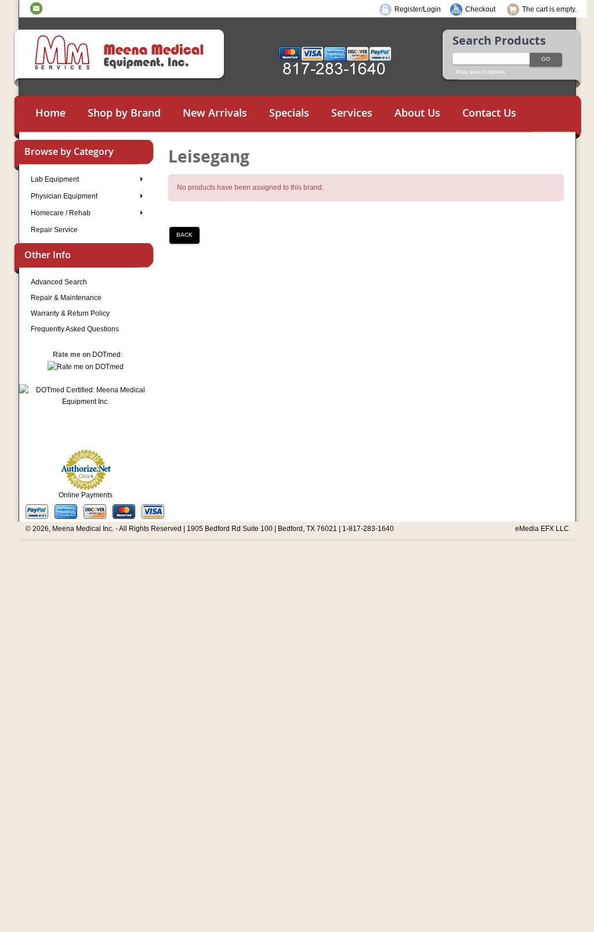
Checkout (480, 9)
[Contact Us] (36, 8)
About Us (417, 113)
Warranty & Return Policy (70, 313)
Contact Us (489, 113)
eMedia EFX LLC (542, 529)
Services (351, 113)
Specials (289, 113)
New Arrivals (215, 113)
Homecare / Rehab (60, 213)
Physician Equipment (64, 196)
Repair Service (54, 230)
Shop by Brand (124, 113)
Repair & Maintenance (66, 298)
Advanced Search (59, 282)
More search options (480, 72)
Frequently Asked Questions (75, 329)
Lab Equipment (55, 179)
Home (50, 113)
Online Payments (86, 495)
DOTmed (106, 355)
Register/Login (417, 9)
